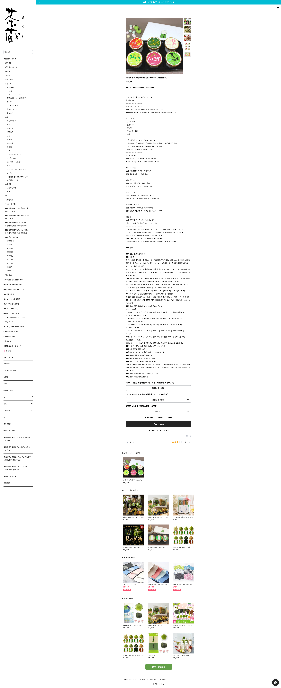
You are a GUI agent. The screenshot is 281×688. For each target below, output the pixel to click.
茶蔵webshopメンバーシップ (15, 318)
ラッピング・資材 (10, 204)
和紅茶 (9, 147)
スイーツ (8, 84)
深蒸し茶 (10, 132)
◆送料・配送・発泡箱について (14, 289)
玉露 (8, 136)
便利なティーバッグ (14, 162)
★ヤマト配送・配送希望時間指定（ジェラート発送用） (147, 394)
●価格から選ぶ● (11, 237)
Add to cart (159, 424)
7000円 (10, 248)
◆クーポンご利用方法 (11, 304)
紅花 (8, 191)
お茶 (6, 117)
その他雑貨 (9, 200)
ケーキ (9, 102)
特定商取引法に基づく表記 (148, 679)
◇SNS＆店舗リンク (11, 331)
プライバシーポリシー (130, 679)
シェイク (10, 113)
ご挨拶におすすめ (11, 67)
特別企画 (8, 275)
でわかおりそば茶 (15, 154)
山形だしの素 (11, 188)
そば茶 (9, 151)
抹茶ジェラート (14, 91)
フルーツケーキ (12, 105)
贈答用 (7, 71)
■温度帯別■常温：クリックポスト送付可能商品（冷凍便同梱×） (17, 468)
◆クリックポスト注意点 (12, 299)
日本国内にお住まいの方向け (158, 430)
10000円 (10, 241)
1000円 (10, 267)
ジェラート (10, 87)
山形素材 (8, 184)
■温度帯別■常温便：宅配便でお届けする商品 (17, 448)
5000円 (10, 252)
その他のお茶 (11, 158)
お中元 (7, 75)
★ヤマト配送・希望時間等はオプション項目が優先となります (150, 383)
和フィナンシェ (12, 109)
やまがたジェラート (15, 94)
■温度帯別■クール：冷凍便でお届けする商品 (17, 438)
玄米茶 (9, 139)
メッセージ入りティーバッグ (16, 169)
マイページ (9, 322)
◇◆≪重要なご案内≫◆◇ (13, 280)
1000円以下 (11, 271)
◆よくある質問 (9, 294)
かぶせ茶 (10, 128)
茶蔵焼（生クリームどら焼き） (17, 98)
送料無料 (8, 63)
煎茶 (8, 125)
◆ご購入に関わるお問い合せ (14, 327)
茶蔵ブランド (11, 121)
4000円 (10, 256)
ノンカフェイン (12, 173)
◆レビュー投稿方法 (11, 309)
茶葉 (8, 166)
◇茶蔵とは (7, 341)
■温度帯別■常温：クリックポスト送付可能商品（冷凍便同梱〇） (17, 458)
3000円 (10, 259)
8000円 (10, 245)
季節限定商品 (10, 80)
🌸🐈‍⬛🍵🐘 (7, 351)
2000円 (10, 263)
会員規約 (163, 679)
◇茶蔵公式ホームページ (12, 346)
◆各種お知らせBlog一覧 (13, 285)
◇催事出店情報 (9, 336)
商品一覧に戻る (158, 667)
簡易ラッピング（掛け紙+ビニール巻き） (142, 406)
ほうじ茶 (10, 143)
